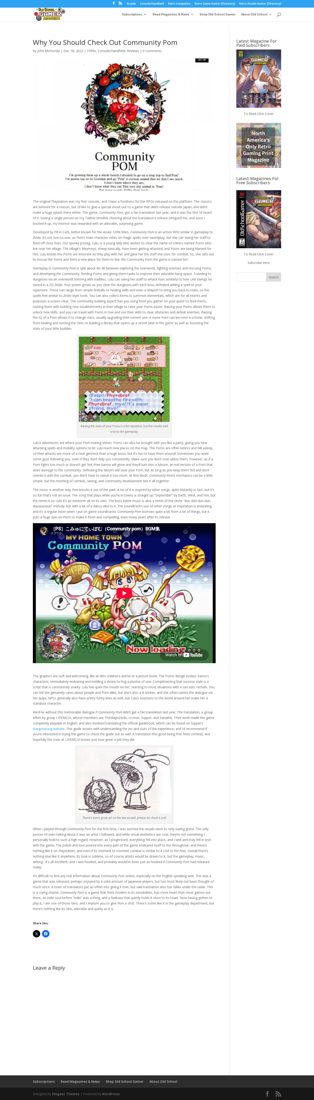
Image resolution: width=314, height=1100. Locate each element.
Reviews (133, 51)
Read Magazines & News (171, 14)
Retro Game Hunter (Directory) (215, 4)
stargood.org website (49, 729)
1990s (91, 51)
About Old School (254, 14)
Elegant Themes (66, 1094)
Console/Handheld (152, 4)
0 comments (152, 51)
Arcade (131, 4)
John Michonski (48, 51)
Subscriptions (132, 14)
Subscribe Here (259, 262)
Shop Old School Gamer (217, 14)
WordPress (111, 1094)
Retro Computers (179, 4)
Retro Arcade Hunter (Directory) (260, 4)
